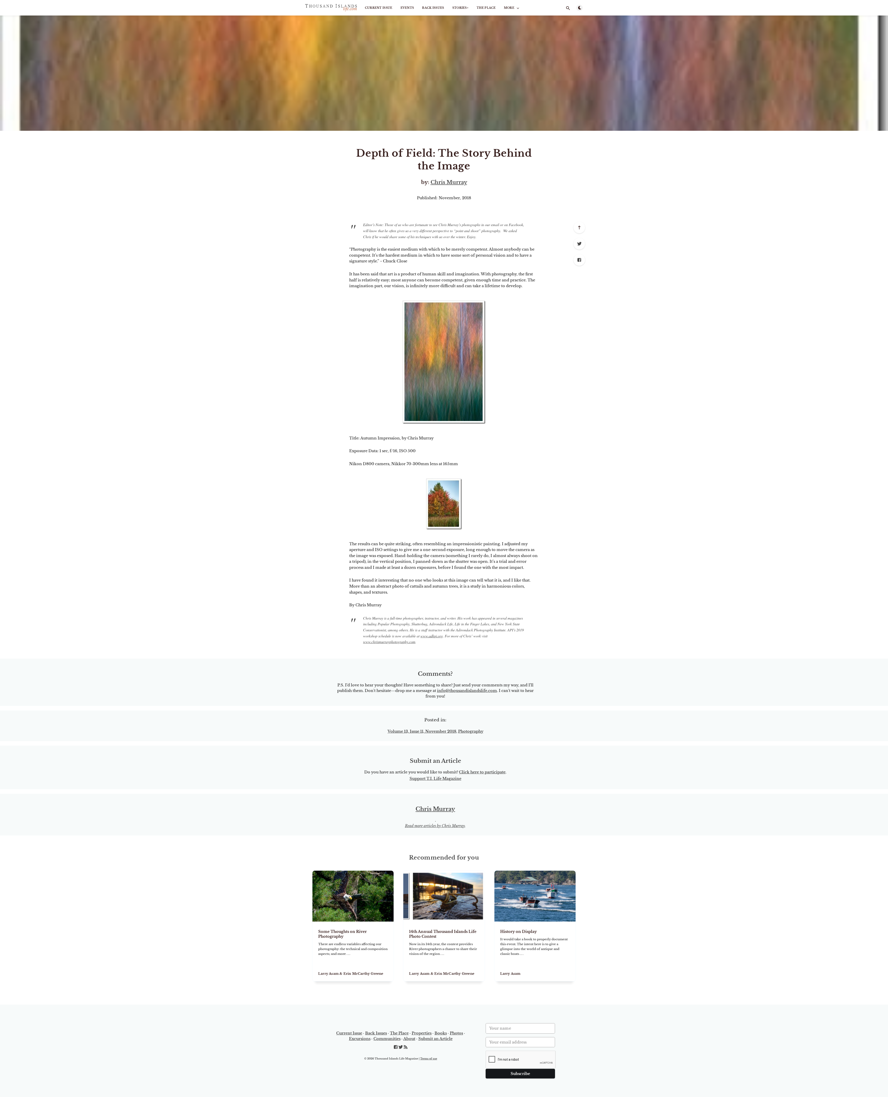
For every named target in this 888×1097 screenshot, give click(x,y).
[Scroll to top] (579, 227)
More (509, 7)
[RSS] (405, 1047)
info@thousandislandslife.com (467, 690)
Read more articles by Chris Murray (435, 825)
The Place (486, 7)
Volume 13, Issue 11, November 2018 (422, 731)
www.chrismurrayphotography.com (389, 641)
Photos (456, 1033)
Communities (387, 1038)
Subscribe (520, 1073)
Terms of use (428, 1058)
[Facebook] (579, 260)
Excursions (359, 1038)
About (409, 1038)
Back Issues (433, 7)
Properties (422, 1033)
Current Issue (378, 7)
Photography (470, 731)
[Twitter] (579, 243)
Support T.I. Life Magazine (435, 778)
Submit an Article (435, 1038)
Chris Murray (449, 182)
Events (407, 7)
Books (441, 1033)
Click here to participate (482, 772)
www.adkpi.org (431, 635)
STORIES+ (460, 7)
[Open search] (568, 8)
